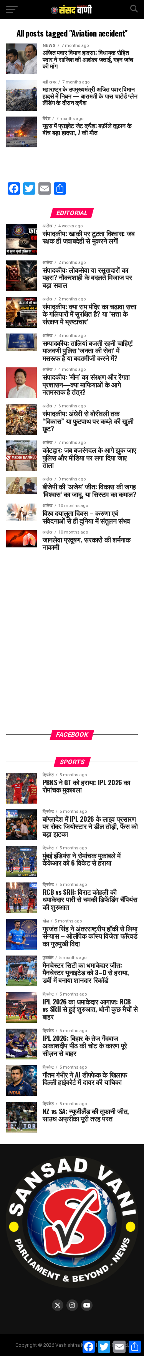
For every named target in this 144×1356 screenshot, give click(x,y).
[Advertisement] (72, 646)
